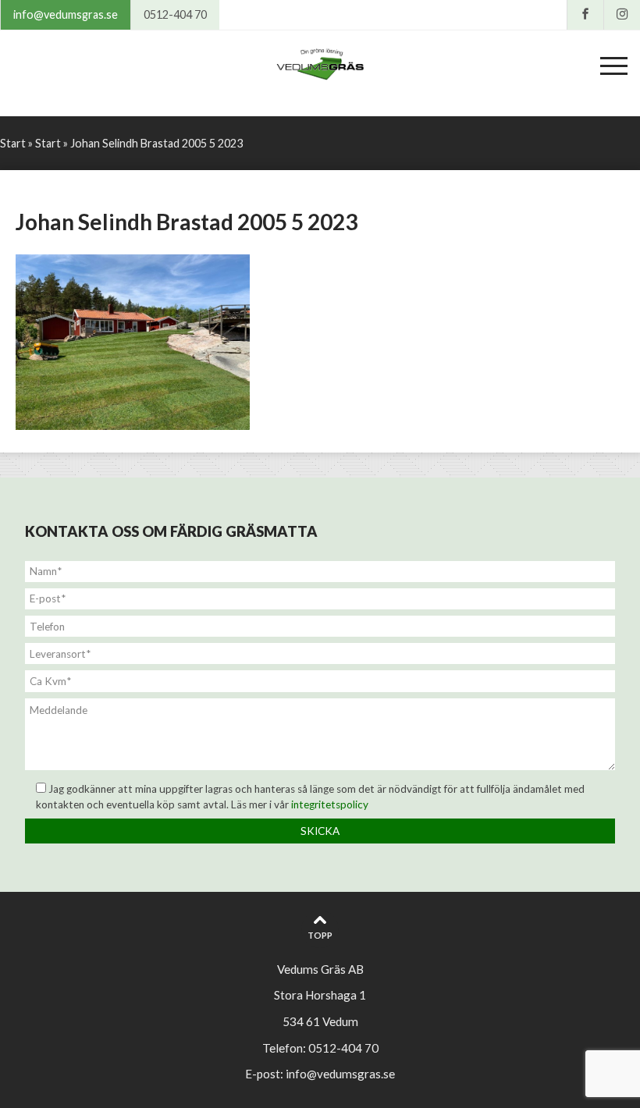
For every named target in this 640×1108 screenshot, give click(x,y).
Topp (320, 935)
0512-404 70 (175, 14)
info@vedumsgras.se (65, 14)
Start (13, 143)
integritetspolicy (329, 804)
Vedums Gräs (320, 65)
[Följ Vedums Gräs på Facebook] (585, 15)
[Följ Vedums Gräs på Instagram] (622, 15)
